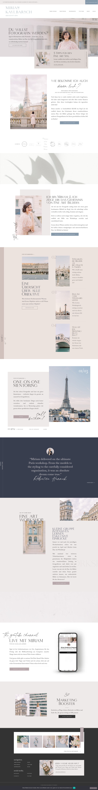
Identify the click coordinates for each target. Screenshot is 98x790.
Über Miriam (53, 11)
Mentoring (63, 11)
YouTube (81, 11)
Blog (94, 11)
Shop (88, 11)
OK (74, 787)
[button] (19, 429)
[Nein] (93, 788)
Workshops (72, 11)
